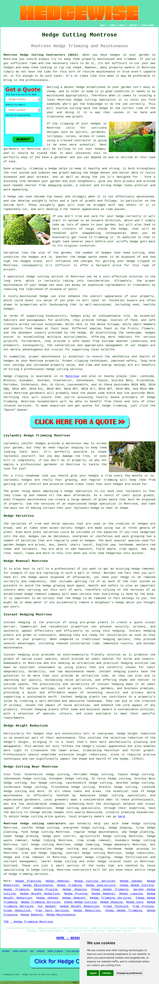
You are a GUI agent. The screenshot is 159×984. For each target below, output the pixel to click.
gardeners (37, 393)
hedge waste (87, 257)
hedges (115, 54)
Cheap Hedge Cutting (137, 885)
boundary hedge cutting (135, 840)
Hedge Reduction (87, 910)
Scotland (10, 865)
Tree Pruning (143, 906)
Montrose (72, 376)
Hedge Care (134, 902)
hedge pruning (26, 836)
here (121, 816)
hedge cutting (85, 99)
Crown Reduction (17, 910)
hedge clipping (16, 848)
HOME (102, 25)
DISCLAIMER (147, 25)
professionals (37, 80)
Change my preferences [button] (129, 973)
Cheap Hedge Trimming (110, 889)
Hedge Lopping (131, 893)
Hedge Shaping (74, 889)
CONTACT (133, 25)
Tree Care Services (52, 910)
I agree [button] (93, 973)
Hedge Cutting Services (94, 881)
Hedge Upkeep (131, 881)
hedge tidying (43, 840)
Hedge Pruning (46, 889)
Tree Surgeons (73, 951)
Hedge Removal (57, 881)
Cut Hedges (47, 906)
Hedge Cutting (20, 951)
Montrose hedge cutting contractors (35, 823)
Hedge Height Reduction (40, 893)
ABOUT (122, 25)
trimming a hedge (43, 168)
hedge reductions (140, 853)
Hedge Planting (28, 881)
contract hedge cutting (85, 853)
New (32, 951)
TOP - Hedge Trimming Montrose (28, 921)
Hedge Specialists (101, 885)
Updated (40, 951)
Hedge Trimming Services (110, 897)
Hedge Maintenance (38, 885)
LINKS (112, 25)
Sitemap (6, 951)
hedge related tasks (115, 861)
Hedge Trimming (69, 885)
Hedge (8, 376)
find (16, 774)
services (24, 405)
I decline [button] (106, 973)
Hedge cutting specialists (78, 808)
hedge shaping (120, 827)
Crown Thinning (115, 906)
